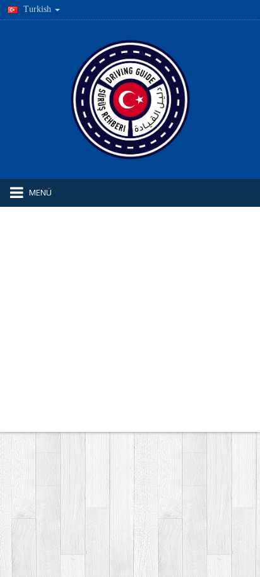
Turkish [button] (37, 9)
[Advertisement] (130, 319)
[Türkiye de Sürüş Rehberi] (130, 99)
